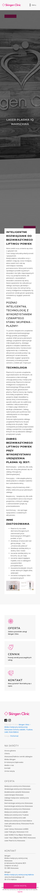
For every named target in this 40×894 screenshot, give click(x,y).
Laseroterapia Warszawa (13, 795)
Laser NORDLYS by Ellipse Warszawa (17, 835)
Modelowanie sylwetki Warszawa (16, 792)
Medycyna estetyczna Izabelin (16, 812)
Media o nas (9, 765)
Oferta (7, 753)
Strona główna (10, 751)
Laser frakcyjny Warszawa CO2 (16, 832)
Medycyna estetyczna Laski (15, 818)
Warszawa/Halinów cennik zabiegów (18, 756)
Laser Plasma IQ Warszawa (14, 841)
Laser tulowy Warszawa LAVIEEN (16, 829)
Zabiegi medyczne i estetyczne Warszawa (16, 799)
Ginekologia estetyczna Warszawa (17, 789)
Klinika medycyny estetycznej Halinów (19, 875)
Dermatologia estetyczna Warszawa (18, 803)
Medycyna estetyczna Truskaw (16, 815)
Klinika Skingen (10, 759)
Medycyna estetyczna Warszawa (17, 786)
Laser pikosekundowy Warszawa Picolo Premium (19, 825)
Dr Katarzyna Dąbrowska (13, 762)
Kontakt (7, 768)
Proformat (14, 736)
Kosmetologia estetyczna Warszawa (18, 806)
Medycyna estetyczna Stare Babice (18, 821)
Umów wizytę (20, 886)
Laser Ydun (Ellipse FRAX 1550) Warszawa (20, 838)
